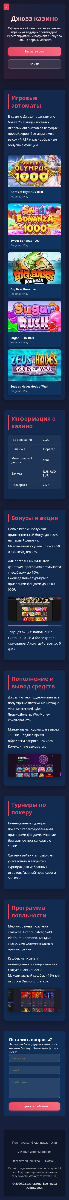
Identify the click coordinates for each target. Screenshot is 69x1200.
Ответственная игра (26, 1161)
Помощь (51, 1161)
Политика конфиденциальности (34, 1143)
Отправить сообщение (34, 1106)
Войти (34, 64)
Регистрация (34, 51)
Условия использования (34, 1152)
